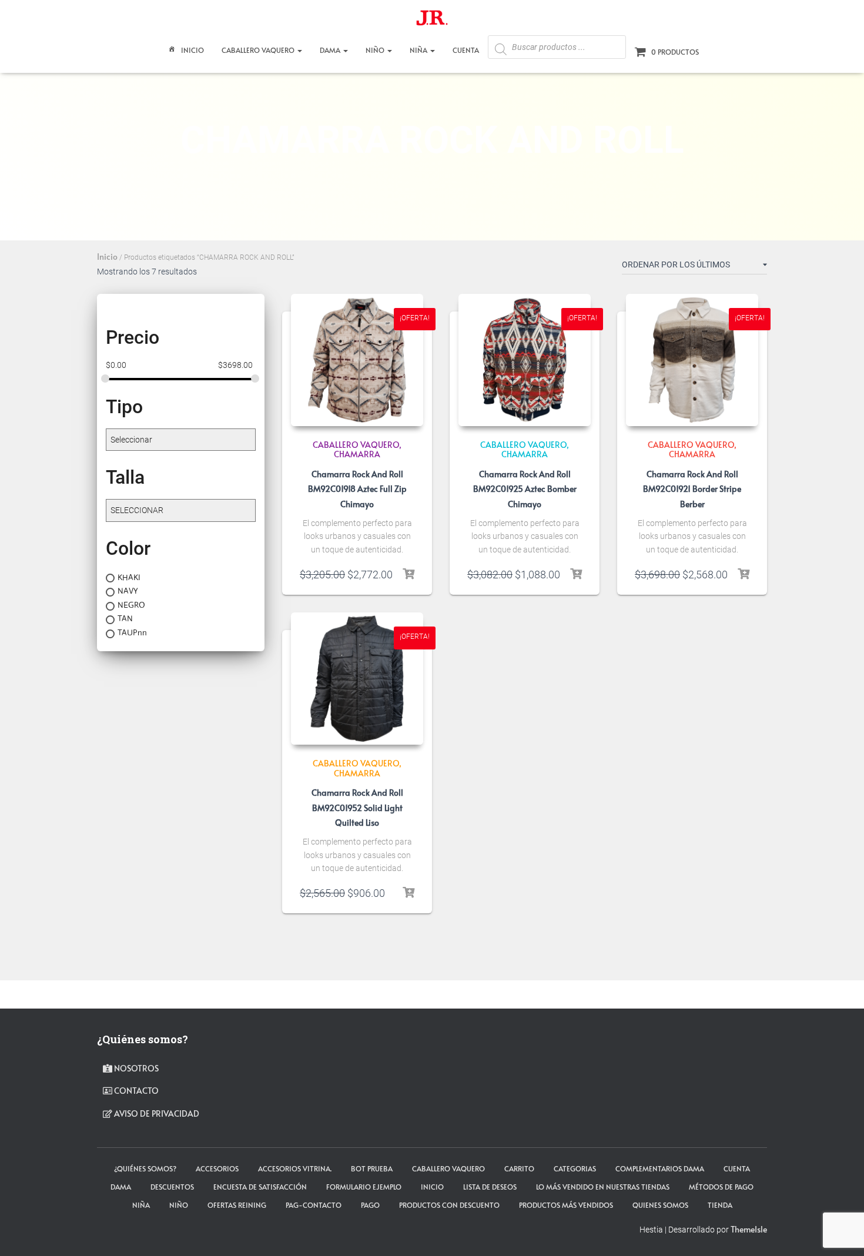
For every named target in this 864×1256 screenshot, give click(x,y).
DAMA (331, 50)
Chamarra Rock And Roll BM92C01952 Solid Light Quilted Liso (357, 807)
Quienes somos (660, 1205)
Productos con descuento (449, 1205)
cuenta (737, 1168)
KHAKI (129, 577)
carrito (519, 1168)
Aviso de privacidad (155, 1113)
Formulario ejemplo (363, 1186)
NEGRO (131, 604)
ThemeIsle (749, 1229)
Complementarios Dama (659, 1168)
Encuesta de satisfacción (260, 1186)
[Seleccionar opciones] (408, 574)
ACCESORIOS (217, 1168)
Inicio (192, 50)
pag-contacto (313, 1205)
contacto (135, 1090)
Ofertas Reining (236, 1205)
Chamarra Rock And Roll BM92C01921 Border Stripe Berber (692, 488)
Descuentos (172, 1186)
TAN (125, 618)
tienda (720, 1205)
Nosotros (135, 1068)
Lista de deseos (490, 1186)
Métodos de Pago (721, 1186)
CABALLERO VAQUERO (259, 50)
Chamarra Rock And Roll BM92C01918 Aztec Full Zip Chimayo (357, 488)
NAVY (128, 590)
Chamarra (524, 454)
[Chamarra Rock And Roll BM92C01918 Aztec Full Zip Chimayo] (357, 360)
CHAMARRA (357, 454)
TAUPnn (132, 632)
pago (370, 1205)
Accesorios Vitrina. (294, 1168)
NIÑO (376, 50)
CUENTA (466, 50)
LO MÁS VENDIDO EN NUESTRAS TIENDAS (602, 1186)
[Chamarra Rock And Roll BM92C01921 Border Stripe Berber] (692, 360)
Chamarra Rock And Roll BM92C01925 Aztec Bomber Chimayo (525, 488)
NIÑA (419, 50)
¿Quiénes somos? (145, 1168)
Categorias (575, 1168)
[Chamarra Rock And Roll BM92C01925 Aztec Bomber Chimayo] (524, 360)
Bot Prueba (372, 1168)
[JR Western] (432, 20)
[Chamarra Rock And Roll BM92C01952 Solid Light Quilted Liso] (357, 678)
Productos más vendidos (566, 1205)
